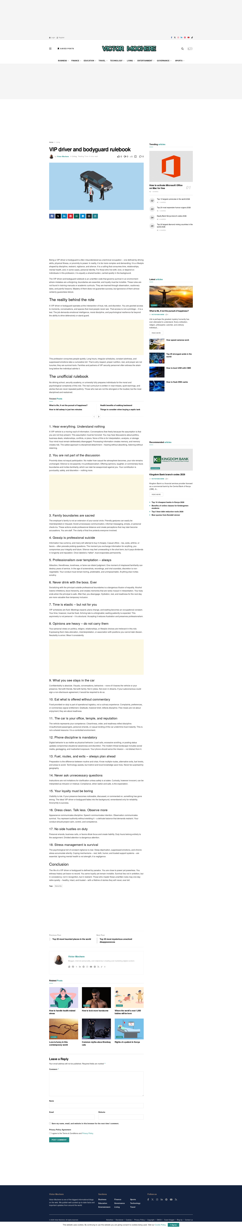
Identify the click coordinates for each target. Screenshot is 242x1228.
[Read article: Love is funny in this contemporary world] (63, 1029)
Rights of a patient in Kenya (127, 1042)
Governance (163, 60)
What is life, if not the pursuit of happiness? (68, 405)
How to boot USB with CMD (178, 368)
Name (51, 1101)
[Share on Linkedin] (64, 216)
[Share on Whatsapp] (76, 216)
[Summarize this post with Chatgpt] (89, 216)
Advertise (109, 1220)
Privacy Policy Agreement (60, 1129)
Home (51, 142)
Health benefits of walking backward (116, 405)
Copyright (150, 1220)
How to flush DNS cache (177, 382)
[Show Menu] (50, 48)
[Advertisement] (121, 17)
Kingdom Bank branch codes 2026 (167, 474)
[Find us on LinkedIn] (181, 37)
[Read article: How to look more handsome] (96, 997)
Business (62, 60)
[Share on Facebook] (52, 216)
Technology (116, 60)
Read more (157, 332)
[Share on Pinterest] (70, 216)
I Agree (173, 1225)
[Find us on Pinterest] (185, 37)
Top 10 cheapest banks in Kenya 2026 (168, 502)
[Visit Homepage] (129, 48)
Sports (178, 60)
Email (51, 1112)
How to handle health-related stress (62, 1012)
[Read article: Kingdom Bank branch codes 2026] (171, 460)
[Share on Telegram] (83, 216)
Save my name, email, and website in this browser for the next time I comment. (85, 1123)
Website (101, 1112)
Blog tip (179, 1220)
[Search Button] (182, 48)
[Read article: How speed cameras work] (156, 344)
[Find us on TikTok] (192, 37)
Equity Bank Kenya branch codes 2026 (172, 216)
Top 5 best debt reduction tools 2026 (167, 511)
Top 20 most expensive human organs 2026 (174, 207)
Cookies (129, 1220)
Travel (102, 60)
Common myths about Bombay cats (96, 1043)
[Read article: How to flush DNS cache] (156, 386)
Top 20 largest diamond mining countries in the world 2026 (175, 225)
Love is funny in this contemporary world (58, 1043)
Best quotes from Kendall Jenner (166, 515)
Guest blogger (169, 1220)
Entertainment (144, 60)
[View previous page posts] (94, 416)
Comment (54, 1069)
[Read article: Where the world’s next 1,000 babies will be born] (129, 997)
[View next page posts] (99, 416)
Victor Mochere (63, 156)
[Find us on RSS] (176, 1199)
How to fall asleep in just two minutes (65, 409)
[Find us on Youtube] (189, 37)
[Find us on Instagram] (178, 37)
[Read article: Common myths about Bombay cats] (96, 1029)
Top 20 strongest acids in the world (179, 355)
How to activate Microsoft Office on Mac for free (165, 187)
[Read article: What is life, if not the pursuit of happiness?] (171, 297)
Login (53, 37)
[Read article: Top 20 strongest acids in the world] (156, 358)
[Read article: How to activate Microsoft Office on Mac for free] (171, 166)
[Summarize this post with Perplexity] (95, 216)
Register (61, 37)
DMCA (159, 1220)
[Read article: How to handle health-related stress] (63, 997)
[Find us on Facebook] (171, 37)
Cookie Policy (160, 1224)
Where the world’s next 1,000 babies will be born (128, 1012)
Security (58, 886)
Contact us (189, 1220)
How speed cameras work (177, 340)
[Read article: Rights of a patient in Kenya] (129, 1029)
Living (130, 60)
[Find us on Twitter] (175, 37)
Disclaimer (119, 1220)
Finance (75, 60)
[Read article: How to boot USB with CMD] (156, 372)
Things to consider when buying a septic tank (120, 409)
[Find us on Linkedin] (162, 1199)
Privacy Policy (87, 1133)
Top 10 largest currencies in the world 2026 (173, 199)
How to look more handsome (95, 1010)
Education (89, 60)
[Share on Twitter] (58, 216)
